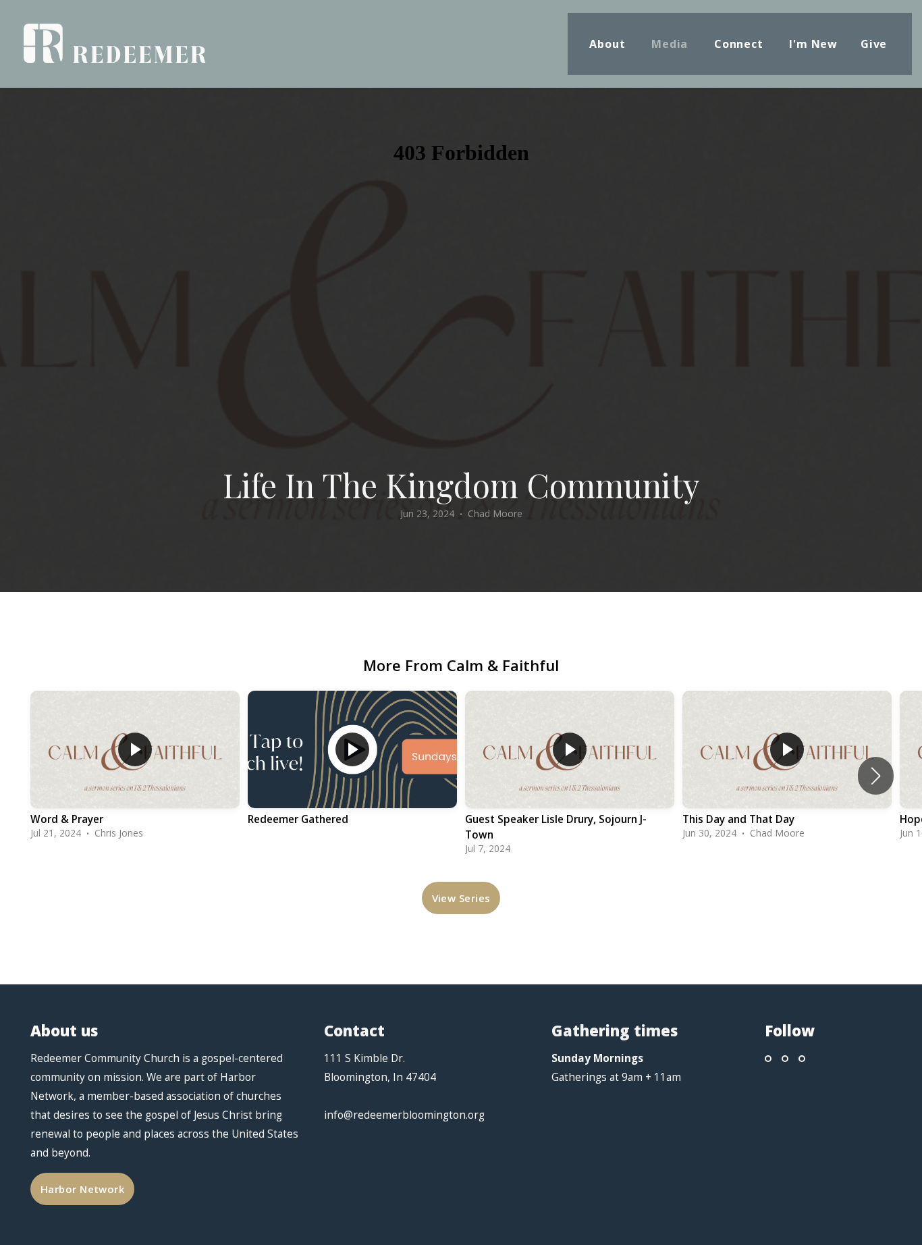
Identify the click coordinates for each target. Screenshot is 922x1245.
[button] (876, 776)
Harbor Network (82, 1189)
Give (875, 43)
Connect (740, 43)
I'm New (813, 43)
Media (671, 43)
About (608, 43)
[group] (135, 768)
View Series (461, 898)
